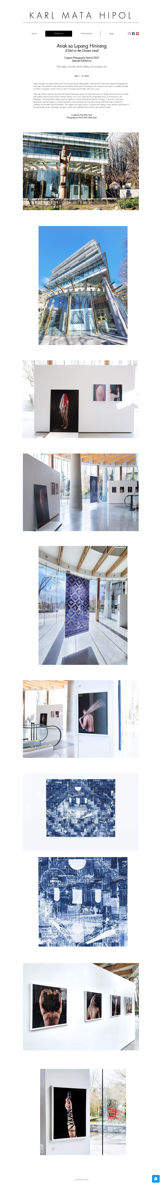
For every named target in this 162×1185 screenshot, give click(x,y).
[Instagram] (129, 33)
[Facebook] (133, 33)
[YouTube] (137, 33)
